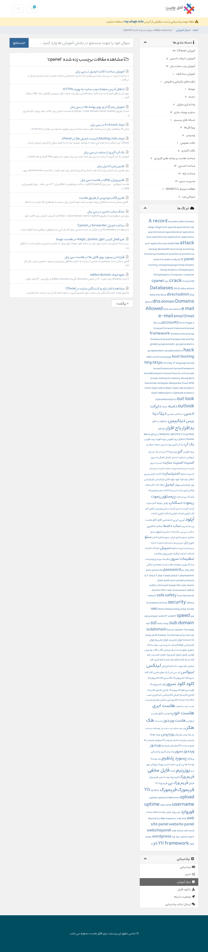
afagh (151, 227)
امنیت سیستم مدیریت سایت (179, 468)
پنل (159, 759)
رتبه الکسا (168, 490)
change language (167, 265)
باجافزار (182, 439)
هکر (190, 727)
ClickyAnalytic (186, 270)
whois (180, 831)
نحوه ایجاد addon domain (76, 276)
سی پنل (189, 542)
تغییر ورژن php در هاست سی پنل (75, 183)
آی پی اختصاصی (170, 520)
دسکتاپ (179, 414)
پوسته (154, 759)
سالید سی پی (187, 532)
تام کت (148, 548)
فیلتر (168, 812)
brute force (175, 254)
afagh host (161, 227)
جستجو (19, 42)
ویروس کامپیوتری (163, 740)
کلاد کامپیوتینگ (181, 678)
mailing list (165, 378)
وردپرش (178, 734)
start (160, 623)
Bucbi (177, 259)
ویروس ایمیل (179, 740)
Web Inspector (168, 818)
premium (189, 580)
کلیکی (165, 690)
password (172, 569)
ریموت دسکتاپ (181, 502)
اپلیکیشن (159, 479)
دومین (170, 414)
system (179, 630)
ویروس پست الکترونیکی (182, 745)
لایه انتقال (179, 659)
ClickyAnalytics (162, 275)
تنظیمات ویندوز (162, 559)
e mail (187, 308)
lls (179, 373)
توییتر (184, 564)
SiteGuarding (172, 609)
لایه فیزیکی (167, 666)
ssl (154, 622)
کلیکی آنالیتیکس (170, 695)
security (177, 602)
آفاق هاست (151, 520)
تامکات (190, 554)
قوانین (191, 655)
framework (160, 333)
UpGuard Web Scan (168, 797)
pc (183, 570)
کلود (190, 683)
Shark (161, 609)
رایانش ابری (188, 490)
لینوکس (187, 672)
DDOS (177, 288)
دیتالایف (163, 421)
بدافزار (188, 428)
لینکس (153, 665)
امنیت (189, 462)
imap (169, 363)
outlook (186, 406)
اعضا (195, 30)
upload (187, 797)
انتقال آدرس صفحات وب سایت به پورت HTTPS (77, 93)
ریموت (156, 496)
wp (173, 837)
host (176, 356)
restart (152, 596)
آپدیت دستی (182, 508)
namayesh (162, 383)
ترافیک (176, 554)
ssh (148, 623)
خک (157, 485)
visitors (157, 812)
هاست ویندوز (175, 720)
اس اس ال (160, 452)
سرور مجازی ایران (178, 537)
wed (174, 831)
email (179, 316)
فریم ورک (186, 776)
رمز (161, 490)
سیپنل (165, 547)
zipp (192, 844)
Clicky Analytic (186, 265)
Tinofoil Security (176, 635)
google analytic (166, 344)
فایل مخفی (158, 770)
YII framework (173, 843)
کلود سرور (175, 683)
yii (155, 843)
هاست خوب (182, 713)
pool (173, 580)
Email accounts (178, 319)
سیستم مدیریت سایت (162, 543)
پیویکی (154, 764)
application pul (159, 243)
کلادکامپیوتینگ (155, 678)
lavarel (167, 373)
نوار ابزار (156, 700)
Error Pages (186, 323)
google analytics (185, 344)
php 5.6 (153, 575)
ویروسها (165, 745)
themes (162, 635)
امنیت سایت (172, 462)
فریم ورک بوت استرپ (169, 777)
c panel (187, 259)
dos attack (175, 309)
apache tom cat (185, 227)
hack (188, 350)
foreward (159, 328)
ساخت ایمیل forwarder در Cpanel (74, 227)
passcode (157, 570)
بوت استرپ (165, 445)
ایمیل (169, 484)
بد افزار (155, 421)
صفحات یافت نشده (171, 564)
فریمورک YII (160, 789)
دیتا (163, 413)
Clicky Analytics (169, 270)
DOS (165, 309)
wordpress (161, 836)
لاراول (184, 655)
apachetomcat (174, 232)
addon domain (186, 221)
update (153, 797)
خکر (153, 485)
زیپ (183, 526)
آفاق (159, 520)
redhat (190, 590)
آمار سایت (151, 503)
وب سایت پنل (166, 728)
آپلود (189, 519)
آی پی (182, 520)
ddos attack (187, 288)
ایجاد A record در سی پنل (79, 126)
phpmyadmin (187, 575)
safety (171, 595)
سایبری (166, 532)
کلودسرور (189, 690)
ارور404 (169, 452)
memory (175, 378)
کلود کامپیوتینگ (158, 684)
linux (174, 373)
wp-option (182, 837)
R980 (163, 590)
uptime (151, 804)
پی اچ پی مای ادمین (174, 764)
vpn (163, 812)
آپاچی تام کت (183, 513)
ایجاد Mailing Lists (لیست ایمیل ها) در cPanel (77, 140)
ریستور (169, 496)
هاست (191, 706)
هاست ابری (163, 705)
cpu (166, 281)
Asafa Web (173, 243)
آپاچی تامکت (157, 513)
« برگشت (122, 303)
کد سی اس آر (174, 672)
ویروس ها (149, 740)
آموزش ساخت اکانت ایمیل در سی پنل (78, 75)
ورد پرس (187, 734)
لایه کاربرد (158, 659)
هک (150, 720)
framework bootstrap (182, 334)
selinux (190, 603)
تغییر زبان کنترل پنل (75, 168)
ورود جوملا (155, 734)
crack (175, 280)
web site (181, 818)
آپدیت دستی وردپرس (165, 508)
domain (167, 301)
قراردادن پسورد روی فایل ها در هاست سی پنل (76, 261)
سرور (159, 531)
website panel (181, 824)
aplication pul (159, 237)
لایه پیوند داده (180, 666)
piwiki (167, 580)
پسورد (181, 758)
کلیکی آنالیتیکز (187, 695)
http (148, 362)
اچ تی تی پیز (149, 474)
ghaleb (154, 344)
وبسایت (156, 728)
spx (192, 616)
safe (160, 595)
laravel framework (184, 368)
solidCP (172, 616)
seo (154, 608)
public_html (156, 585)
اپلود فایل (169, 479)
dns (156, 301)
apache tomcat (156, 232)
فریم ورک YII (161, 783)
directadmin (178, 294)
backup (153, 249)
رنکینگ (190, 497)
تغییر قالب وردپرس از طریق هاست (76, 199)
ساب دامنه (172, 525)
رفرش (165, 503)
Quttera (156, 590)
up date (155, 790)
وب (184, 728)
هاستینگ (159, 721)
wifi (186, 831)
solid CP (162, 616)
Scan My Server (185, 596)
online (147, 388)
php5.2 (175, 575)
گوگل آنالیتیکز (161, 640)
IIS (164, 363)
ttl (193, 640)
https (157, 362)
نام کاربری (157, 695)
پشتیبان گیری (167, 751)
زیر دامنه (190, 526)
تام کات (155, 548)
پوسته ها (189, 764)
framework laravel (160, 339)
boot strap (176, 249)
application (174, 237)
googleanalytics (174, 351)
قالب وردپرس (150, 650)
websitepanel (159, 830)
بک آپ (189, 444)
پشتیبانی (155, 751)
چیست (148, 700)
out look (185, 398)
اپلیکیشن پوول (182, 485)
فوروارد (187, 811)
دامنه (172, 406)
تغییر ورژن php (164, 554)
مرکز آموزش (183, 30)
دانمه (164, 407)
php (187, 570)
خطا (162, 485)
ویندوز (155, 745)
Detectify (155, 295)
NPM (191, 383)
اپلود (177, 479)
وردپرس (167, 734)
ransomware (179, 590)
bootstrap (188, 249)
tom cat (189, 635)
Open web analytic (162, 388)
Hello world (152, 357)
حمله (157, 445)
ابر (180, 451)
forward (168, 328)
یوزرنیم (183, 770)
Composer (177, 275)
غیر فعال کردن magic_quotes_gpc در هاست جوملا (74, 243)
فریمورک (185, 789)
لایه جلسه (168, 659)
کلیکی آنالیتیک (154, 690)
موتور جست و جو (179, 650)
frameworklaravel (180, 339)
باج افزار (173, 428)
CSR (192, 281)
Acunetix (173, 221)
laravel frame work (163, 368)
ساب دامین (154, 526)
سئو (148, 536)
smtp (183, 609)
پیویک (161, 764)
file (155, 323)
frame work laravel (184, 328)
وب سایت (177, 728)
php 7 (161, 575)
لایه (148, 655)
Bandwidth (164, 249)
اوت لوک (184, 479)
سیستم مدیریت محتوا (183, 548)
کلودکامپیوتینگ (177, 690)
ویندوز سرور (184, 751)
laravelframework (153, 373)
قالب (160, 650)
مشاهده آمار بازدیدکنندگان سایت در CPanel (76, 290)
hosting (187, 356)
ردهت (148, 485)
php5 (168, 575)
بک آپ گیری (177, 445)
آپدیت (191, 508)
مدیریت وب (164, 645)
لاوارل (163, 655)
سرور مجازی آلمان (161, 537)
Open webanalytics (161, 393)
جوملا (159, 503)
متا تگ (150, 645)
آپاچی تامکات (170, 513)
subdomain (156, 629)
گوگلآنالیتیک (177, 645)
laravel (190, 363)
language (181, 363)
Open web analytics (183, 388)
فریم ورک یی (178, 782)
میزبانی (167, 650)
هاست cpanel (182, 706)
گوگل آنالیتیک (175, 640)
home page (165, 357)
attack (187, 243)
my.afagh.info (134, 21)
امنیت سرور (156, 463)
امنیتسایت (171, 473)
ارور (175, 452)
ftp (192, 339)
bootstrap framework (156, 254)
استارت (182, 457)
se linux (163, 603)
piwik (160, 580)
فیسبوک (176, 812)
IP (174, 363)
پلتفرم (168, 758)
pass (148, 570)
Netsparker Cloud (178, 383)
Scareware (152, 603)
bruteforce (168, 259)
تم (155, 554)
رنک (150, 490)
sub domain (181, 622)
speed (183, 615)
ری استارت (181, 497)
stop (166, 623)
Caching (153, 265)
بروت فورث (161, 439)
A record (158, 221)
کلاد (151, 672)
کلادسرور (168, 678)
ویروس (190, 740)
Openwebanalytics (165, 399)
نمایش (163, 700)
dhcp (163, 295)
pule (165, 585)
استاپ (174, 457)
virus (149, 812)
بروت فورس (149, 439)
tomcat (187, 640)
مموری (190, 650)
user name (165, 805)
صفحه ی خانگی (154, 564)
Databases (161, 288)
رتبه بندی (178, 490)
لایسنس (155, 655)
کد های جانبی (160, 672)
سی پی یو (178, 543)
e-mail (165, 316)
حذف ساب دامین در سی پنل (75, 213)
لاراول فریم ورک (173, 655)
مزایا (156, 645)
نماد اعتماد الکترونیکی (178, 700)
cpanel (158, 280)
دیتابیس (176, 420)
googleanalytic (156, 351)
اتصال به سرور (158, 457)
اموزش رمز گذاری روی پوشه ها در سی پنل (76, 110)
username (183, 804)
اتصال (168, 457)
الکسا (158, 474)
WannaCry (154, 818)
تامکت (183, 554)
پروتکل (190, 759)
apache (172, 227)
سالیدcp (175, 532)
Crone (185, 281)
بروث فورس (172, 439)
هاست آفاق (164, 713)
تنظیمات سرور (182, 558)
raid (169, 590)
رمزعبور (155, 490)
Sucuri (170, 630)
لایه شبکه (189, 659)
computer (188, 275)
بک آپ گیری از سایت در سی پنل (77, 154)
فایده (172, 771)
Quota (190, 585)
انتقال (191, 479)
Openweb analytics (183, 393)
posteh (180, 580)
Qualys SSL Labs (177, 585)
